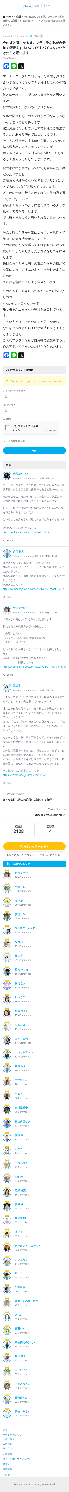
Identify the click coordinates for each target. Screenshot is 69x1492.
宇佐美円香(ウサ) (25, 1342)
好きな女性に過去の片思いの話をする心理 (27, 799)
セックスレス (10, 1448)
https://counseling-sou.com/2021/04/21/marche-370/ (34, 666)
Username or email (14, 390)
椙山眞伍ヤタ (22, 1121)
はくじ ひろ (21, 1038)
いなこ (19, 1149)
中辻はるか (21, 1080)
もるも (19, 1093)
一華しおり (21, 886)
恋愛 (30, 36)
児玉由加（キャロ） (26, 928)
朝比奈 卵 (20, 1218)
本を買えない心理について (50, 814)
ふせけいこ (21, 1369)
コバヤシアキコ (24, 1052)
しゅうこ (20, 997)
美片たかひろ (21, 473)
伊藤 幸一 (20, 1135)
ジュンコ (20, 1024)
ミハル (19, 900)
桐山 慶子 (20, 1356)
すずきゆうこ (22, 1383)
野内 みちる (21, 969)
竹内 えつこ (19, 607)
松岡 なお (20, 983)
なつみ (19, 941)
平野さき (20, 1287)
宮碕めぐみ (21, 1397)
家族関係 (7, 1469)
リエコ (19, 1273)
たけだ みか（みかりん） (29, 1245)
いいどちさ (21, 1259)
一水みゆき (21, 1162)
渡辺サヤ (20, 914)
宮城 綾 (19, 1204)
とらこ (19, 1314)
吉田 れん (18, 551)
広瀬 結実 (20, 1190)
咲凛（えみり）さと (26, 1300)
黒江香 (17, 685)
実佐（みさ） (22, 1411)
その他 (6, 1474)
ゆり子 (19, 1231)
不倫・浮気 (9, 1439)
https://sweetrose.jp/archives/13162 (24, 775)
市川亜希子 (21, 1107)
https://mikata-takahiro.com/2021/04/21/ (27, 532)
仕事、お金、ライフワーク (17, 1458)
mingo (19, 1176)
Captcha (8, 418)
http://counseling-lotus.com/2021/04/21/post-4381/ (33, 589)
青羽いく (20, 1328)
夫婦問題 (7, 1443)
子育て (6, 1464)
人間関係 (7, 1454)
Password (9, 404)
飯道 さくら (21, 1011)
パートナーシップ (12, 1434)
